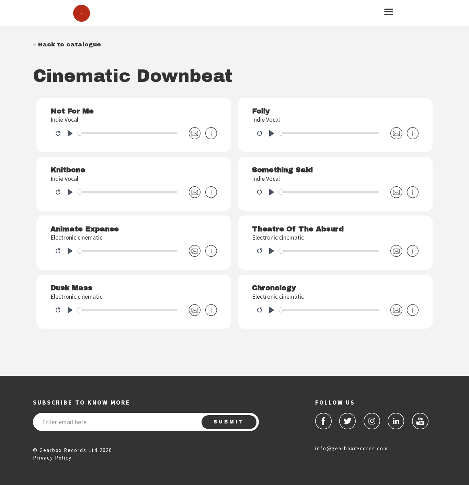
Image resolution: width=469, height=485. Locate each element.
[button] (389, 12)
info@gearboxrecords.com (351, 448)
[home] (81, 13)
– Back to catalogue (67, 44)
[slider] (127, 133)
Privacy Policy (52, 457)
